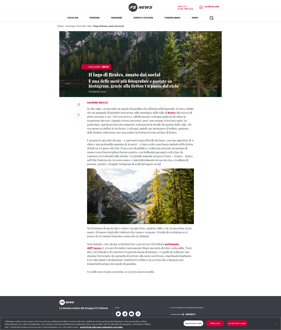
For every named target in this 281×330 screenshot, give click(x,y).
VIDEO (195, 17)
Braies (172, 112)
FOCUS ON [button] (72, 17)
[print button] (79, 104)
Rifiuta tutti (215, 323)
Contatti (190, 314)
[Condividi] (79, 123)
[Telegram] (124, 314)
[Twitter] (118, 314)
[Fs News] (140, 7)
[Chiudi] (276, 323)
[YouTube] (131, 314)
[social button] (79, 115)
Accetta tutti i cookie (237, 323)
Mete (89, 26)
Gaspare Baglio (97, 102)
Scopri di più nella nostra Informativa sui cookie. (101, 327)
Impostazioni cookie (193, 323)
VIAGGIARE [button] (116, 17)
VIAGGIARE (81, 26)
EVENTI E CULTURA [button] (143, 17)
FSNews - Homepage (66, 26)
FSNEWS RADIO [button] (172, 17)
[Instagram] (138, 314)
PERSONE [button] (95, 17)
